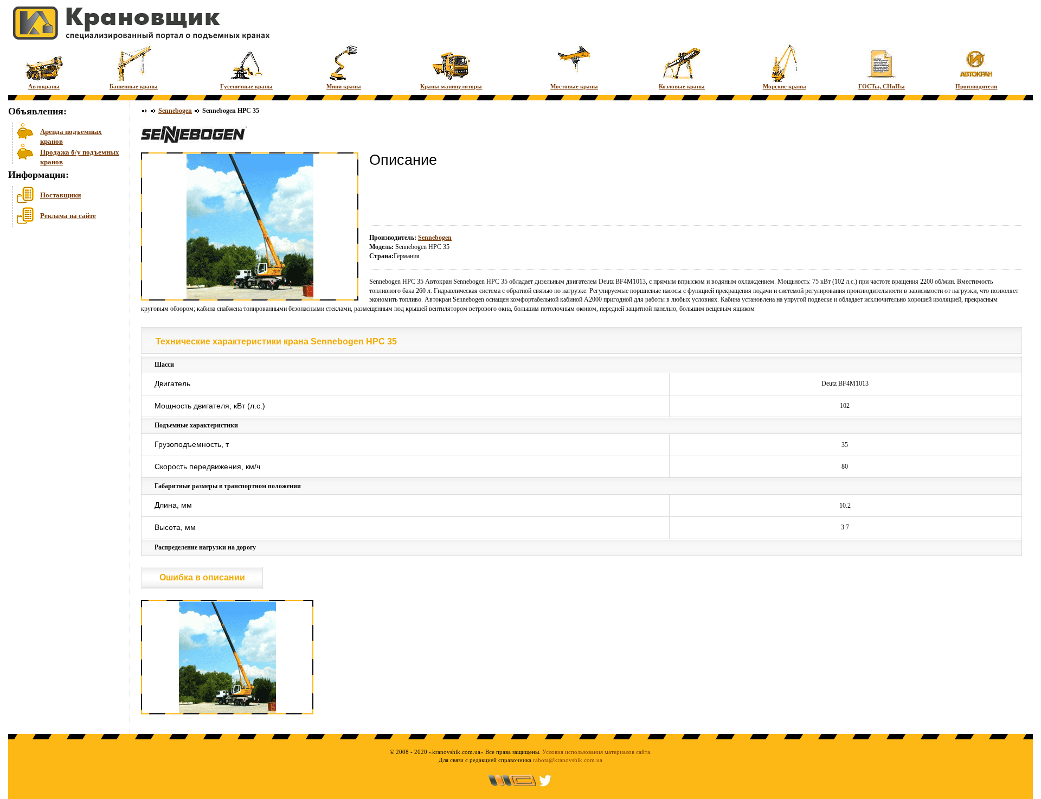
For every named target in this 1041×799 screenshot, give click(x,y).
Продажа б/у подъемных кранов (79, 156)
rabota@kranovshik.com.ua (567, 760)
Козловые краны (682, 86)
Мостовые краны (574, 86)
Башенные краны (134, 86)
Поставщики (60, 195)
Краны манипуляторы (451, 86)
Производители (976, 86)
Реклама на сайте (68, 216)
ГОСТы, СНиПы (881, 86)
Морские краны (784, 86)
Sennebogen (175, 110)
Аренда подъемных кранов (71, 135)
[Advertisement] (62, 314)
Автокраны (44, 86)
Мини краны (343, 86)
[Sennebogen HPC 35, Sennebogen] (227, 712)
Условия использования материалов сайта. (597, 752)
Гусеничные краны (246, 86)
